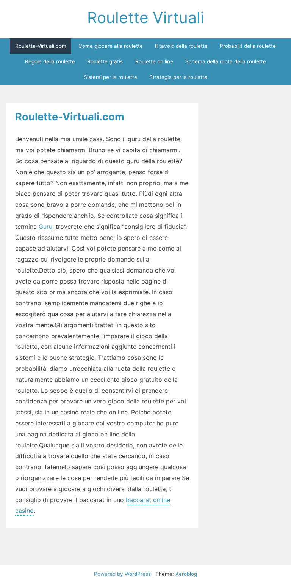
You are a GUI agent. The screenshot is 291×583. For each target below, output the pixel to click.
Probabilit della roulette (248, 46)
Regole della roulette (50, 61)
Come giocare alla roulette (110, 46)
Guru (45, 226)
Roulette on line (154, 61)
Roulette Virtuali (145, 17)
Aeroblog (186, 574)
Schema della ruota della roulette (225, 61)
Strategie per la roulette (178, 77)
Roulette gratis (105, 61)
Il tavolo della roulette (181, 46)
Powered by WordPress (123, 574)
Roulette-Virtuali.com (40, 46)
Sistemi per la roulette (110, 77)
